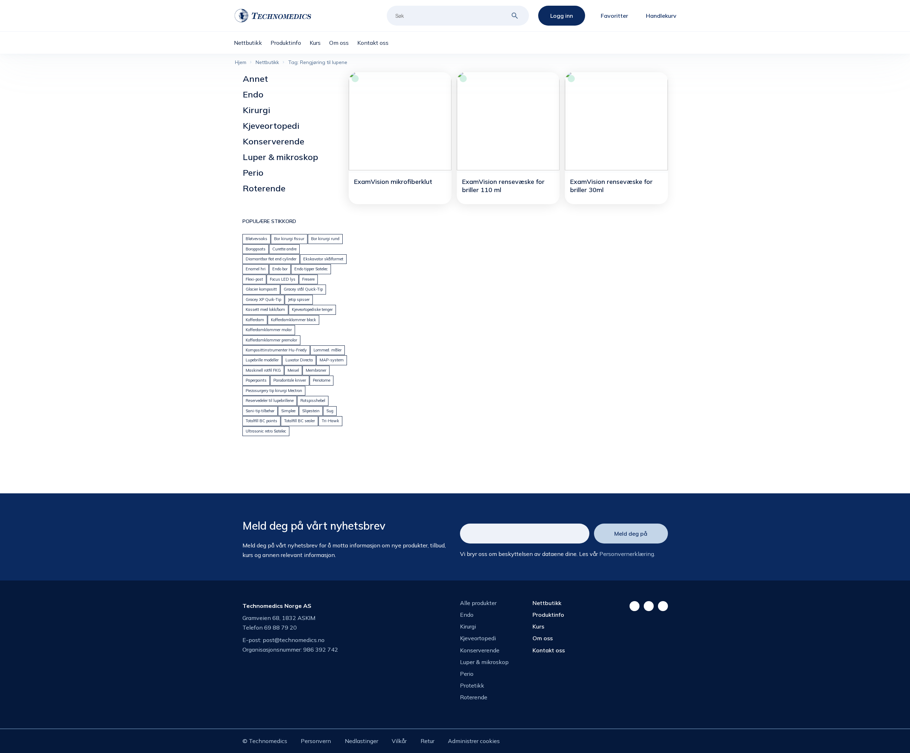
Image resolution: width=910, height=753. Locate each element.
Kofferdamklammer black (293, 319)
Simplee (288, 410)
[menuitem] (252, 43)
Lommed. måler (328, 350)
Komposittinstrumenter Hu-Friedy (276, 350)
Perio (253, 172)
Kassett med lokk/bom (265, 309)
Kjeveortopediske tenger (312, 309)
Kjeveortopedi (271, 125)
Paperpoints (256, 380)
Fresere (308, 279)
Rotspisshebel (312, 400)
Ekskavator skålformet (323, 258)
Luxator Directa (299, 359)
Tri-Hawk (330, 420)
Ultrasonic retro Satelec (266, 431)
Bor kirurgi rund (325, 238)
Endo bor (280, 268)
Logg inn (561, 15)
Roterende (264, 188)
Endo (253, 94)
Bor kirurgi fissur (289, 238)
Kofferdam (255, 319)
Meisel (293, 370)
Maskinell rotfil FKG (263, 370)
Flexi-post (254, 279)
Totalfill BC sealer (299, 420)
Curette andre (284, 248)
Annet (255, 78)
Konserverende (273, 141)
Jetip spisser (299, 299)
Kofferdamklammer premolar (271, 340)
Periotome (321, 380)
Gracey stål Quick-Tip (303, 289)
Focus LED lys (282, 279)
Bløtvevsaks (256, 238)
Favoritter (614, 15)
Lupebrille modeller (262, 359)
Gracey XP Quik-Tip (263, 299)
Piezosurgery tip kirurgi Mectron (274, 390)
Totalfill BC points (261, 420)
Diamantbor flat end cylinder (271, 258)
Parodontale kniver (289, 380)
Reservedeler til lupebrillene (270, 400)
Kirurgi (256, 110)
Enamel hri (256, 268)
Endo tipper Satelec (311, 268)
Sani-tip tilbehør (260, 410)
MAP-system (332, 359)
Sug (329, 410)
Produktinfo (548, 614)
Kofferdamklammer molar (269, 329)
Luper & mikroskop (280, 157)
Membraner (316, 370)
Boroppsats (256, 248)
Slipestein (311, 410)
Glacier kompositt (261, 289)
